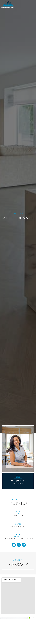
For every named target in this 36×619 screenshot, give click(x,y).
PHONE (18, 513)
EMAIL (18, 524)
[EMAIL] (18, 520)
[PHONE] (18, 510)
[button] (30, 4)
